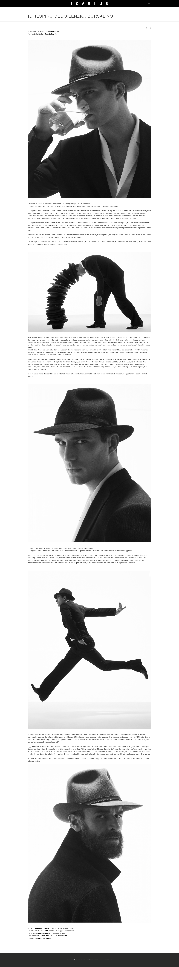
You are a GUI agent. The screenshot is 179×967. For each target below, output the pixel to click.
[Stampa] (146, 28)
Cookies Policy (98, 959)
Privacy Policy (89, 959)
